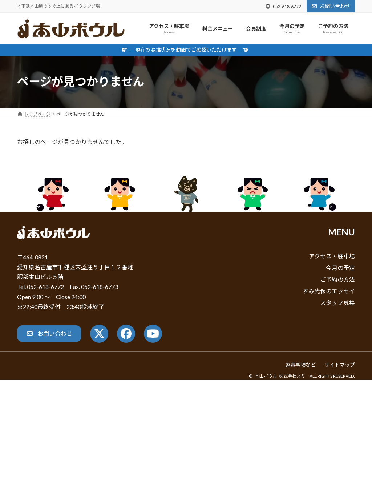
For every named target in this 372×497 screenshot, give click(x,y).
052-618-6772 (287, 6)
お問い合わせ (335, 6)
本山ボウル (266, 376)
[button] (49, 333)
